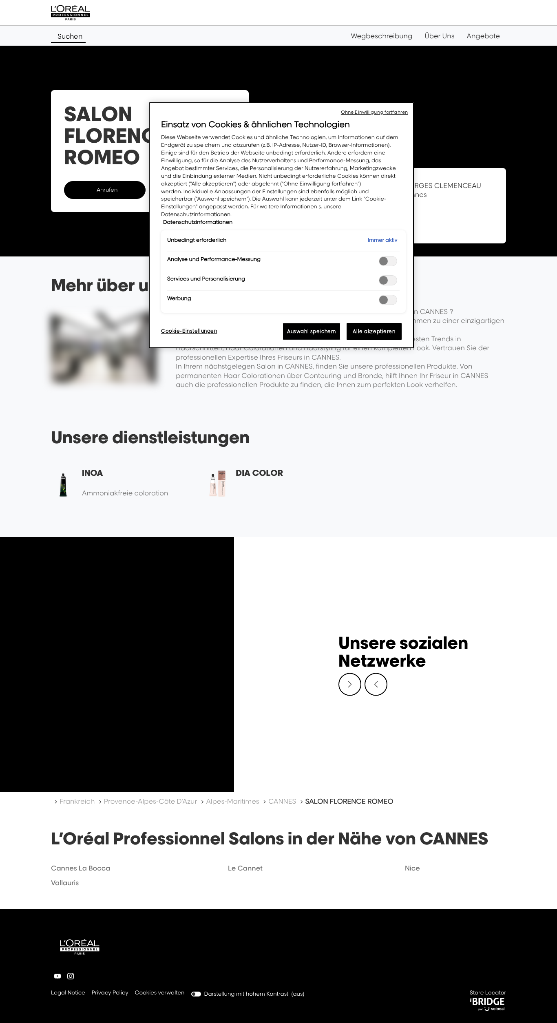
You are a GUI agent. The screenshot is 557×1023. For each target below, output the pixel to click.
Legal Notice (68, 993)
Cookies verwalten (160, 993)
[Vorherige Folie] (376, 684)
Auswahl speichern (311, 331)
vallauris (65, 883)
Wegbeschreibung (382, 36)
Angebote (483, 36)
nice (412, 868)
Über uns (439, 36)
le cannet (245, 868)
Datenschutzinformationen (197, 222)
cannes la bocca (80, 868)
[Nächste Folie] (349, 684)
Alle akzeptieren (374, 331)
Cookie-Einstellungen (189, 331)
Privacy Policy (110, 993)
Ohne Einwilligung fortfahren (374, 112)
